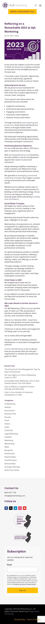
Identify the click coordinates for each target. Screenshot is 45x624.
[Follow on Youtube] (24, 508)
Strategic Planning (12, 467)
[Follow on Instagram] (20, 508)
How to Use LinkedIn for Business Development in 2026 (18, 393)
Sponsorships (10, 463)
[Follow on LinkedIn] (15, 508)
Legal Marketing (11, 433)
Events (7, 424)
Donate (7, 417)
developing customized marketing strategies (20, 176)
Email (6, 420)
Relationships (10, 457)
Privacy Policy (19, 619)
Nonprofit (8, 450)
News (17, 36)
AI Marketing (9, 404)
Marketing (8, 440)
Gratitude (8, 430)
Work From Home (11, 470)
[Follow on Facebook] (6, 508)
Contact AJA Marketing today (16, 349)
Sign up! (22, 590)
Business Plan (10, 414)
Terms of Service (34, 619)
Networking (9, 443)
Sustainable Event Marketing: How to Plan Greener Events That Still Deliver (21, 382)
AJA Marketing (17, 67)
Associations (9, 410)
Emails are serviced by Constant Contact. (25, 584)
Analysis (7, 407)
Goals (6, 427)
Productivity (9, 453)
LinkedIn (18, 208)
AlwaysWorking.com (20, 155)
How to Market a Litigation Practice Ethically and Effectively (19, 387)
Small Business (10, 460)
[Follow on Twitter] (11, 508)
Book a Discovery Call (22, 11)
